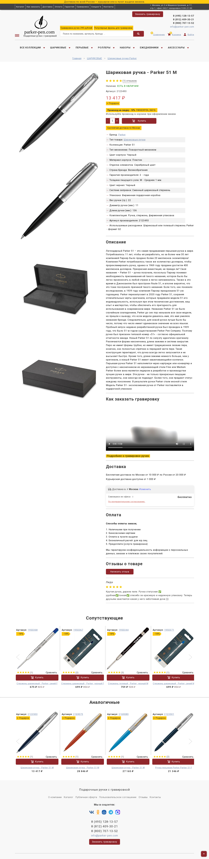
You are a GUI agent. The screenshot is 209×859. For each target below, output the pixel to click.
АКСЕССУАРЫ (176, 47)
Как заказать (33, 7)
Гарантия (69, 7)
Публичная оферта (86, 797)
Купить (142, 120)
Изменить (145, 489)
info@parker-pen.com (182, 26)
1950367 (78, 630)
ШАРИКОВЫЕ (58, 47)
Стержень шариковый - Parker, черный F (82, 683)
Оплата (58, 7)
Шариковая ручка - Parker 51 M (37, 768)
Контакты (109, 7)
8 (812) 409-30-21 (183, 19)
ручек (76, 28)
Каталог (20, 7)
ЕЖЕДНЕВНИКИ (149, 47)
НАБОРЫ (125, 47)
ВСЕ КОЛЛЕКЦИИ (30, 47)
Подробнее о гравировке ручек (128, 456)
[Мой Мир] (104, 813)
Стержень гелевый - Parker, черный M (128, 683)
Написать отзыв (119, 571)
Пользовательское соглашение (117, 797)
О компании (55, 797)
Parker (122, 134)
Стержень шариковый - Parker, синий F (37, 683)
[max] (117, 813)
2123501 (169, 714)
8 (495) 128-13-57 (183, 15)
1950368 (33, 630)
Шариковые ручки (134, 139)
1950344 (124, 630)
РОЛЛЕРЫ (104, 47)
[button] (18, 657)
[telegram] (111, 812)
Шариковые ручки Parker (122, 58)
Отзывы (143, 797)
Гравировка (83, 7)
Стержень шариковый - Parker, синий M (173, 683)
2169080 (124, 714)
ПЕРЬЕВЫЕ (82, 47)
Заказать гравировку (147, 14)
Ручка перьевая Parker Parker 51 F (173, 768)
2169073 (78, 714)
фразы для (113, 28)
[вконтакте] (91, 812)
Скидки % (96, 7)
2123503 (33, 714)
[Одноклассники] (98, 812)
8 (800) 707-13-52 (183, 23)
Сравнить (51, 672)
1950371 (169, 630)
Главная (76, 58)
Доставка (47, 7)
